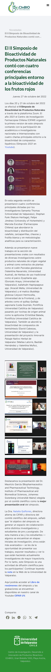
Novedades (15, 30)
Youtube (9, 147)
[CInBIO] (19, 7)
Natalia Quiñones (22, 511)
